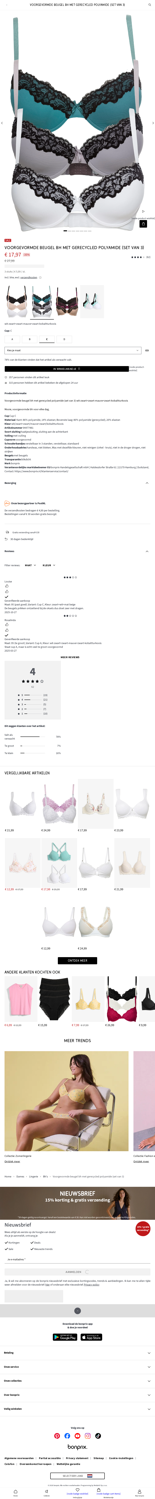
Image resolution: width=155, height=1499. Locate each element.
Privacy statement (77, 1458)
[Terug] (6, 5)
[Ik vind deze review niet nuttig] (7, 592)
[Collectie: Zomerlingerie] (67, 1101)
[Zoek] (150, 5)
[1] (65, 230)
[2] (69, 230)
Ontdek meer (12, 1161)
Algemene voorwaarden (19, 1458)
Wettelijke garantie (68, 1464)
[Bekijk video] (143, 211)
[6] (85, 230)
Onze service (11, 1367)
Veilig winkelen (13, 1409)
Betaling (8, 1353)
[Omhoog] (77, 1311)
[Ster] (65, 578)
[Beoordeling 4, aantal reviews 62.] (138, 257)
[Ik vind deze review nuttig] (7, 586)
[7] (89, 230)
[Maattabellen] (147, 350)
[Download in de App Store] (91, 1337)
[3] (73, 230)
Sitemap (99, 1458)
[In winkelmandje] (143, 223)
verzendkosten (28, 277)
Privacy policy (91, 1285)
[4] (77, 230)
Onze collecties (13, 1381)
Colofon (9, 1464)
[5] (81, 230)
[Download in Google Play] (65, 1337)
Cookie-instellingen (121, 1458)
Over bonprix (11, 1395)
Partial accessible (50, 1458)
